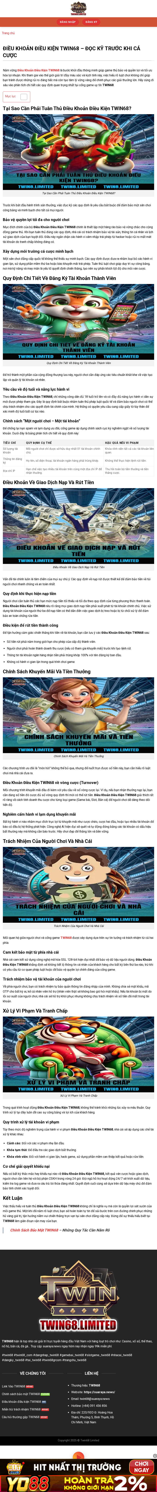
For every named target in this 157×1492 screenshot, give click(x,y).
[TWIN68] (78, 8)
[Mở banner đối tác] (78, 1467)
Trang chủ (8, 33)
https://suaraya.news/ (99, 1392)
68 (11, 1341)
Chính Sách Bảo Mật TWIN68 (34, 1230)
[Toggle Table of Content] (22, 97)
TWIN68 (66, 938)
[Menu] (152, 8)
